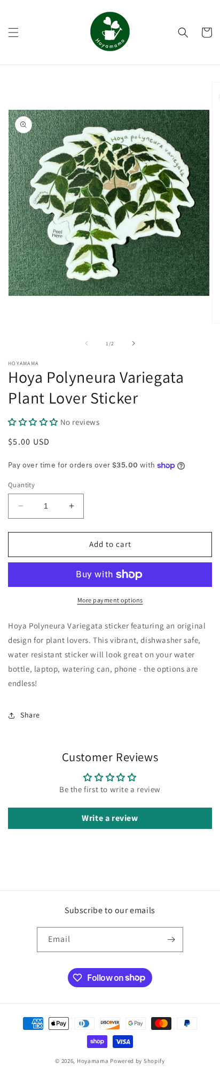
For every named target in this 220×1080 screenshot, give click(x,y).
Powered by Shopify (137, 1061)
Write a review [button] (110, 818)
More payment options (110, 600)
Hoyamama (93, 1061)
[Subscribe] (171, 939)
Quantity (21, 484)
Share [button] (30, 715)
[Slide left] (86, 343)
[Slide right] (133, 343)
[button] (13, 32)
